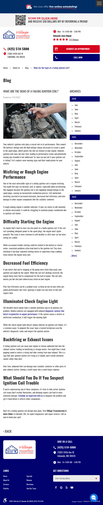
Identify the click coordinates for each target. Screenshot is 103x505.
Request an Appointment (78, 49)
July (76, 105)
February (78, 127)
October (78, 152)
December (79, 144)
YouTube (72, 487)
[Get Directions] (94, 479)
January (78, 131)
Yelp (66, 487)
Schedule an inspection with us (30, 396)
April (76, 118)
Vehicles (6, 489)
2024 (74, 197)
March (77, 122)
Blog (27, 68)
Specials (29, 476)
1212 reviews (74, 40)
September (79, 157)
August (77, 161)
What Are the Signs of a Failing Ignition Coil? (52, 68)
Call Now (78, 58)
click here (49, 18)
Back (8, 431)
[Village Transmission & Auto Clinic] (16, 34)
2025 (74, 137)
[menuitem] (15, 476)
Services (6, 485)
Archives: (75, 91)
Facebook (55, 487)
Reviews (29, 480)
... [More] (73, 256)
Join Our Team (31, 489)
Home (5, 68)
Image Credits (77, 501)
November (78, 148)
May (76, 114)
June (76, 110)
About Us (16, 68)
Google (61, 487)
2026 (74, 99)
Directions (30, 485)
